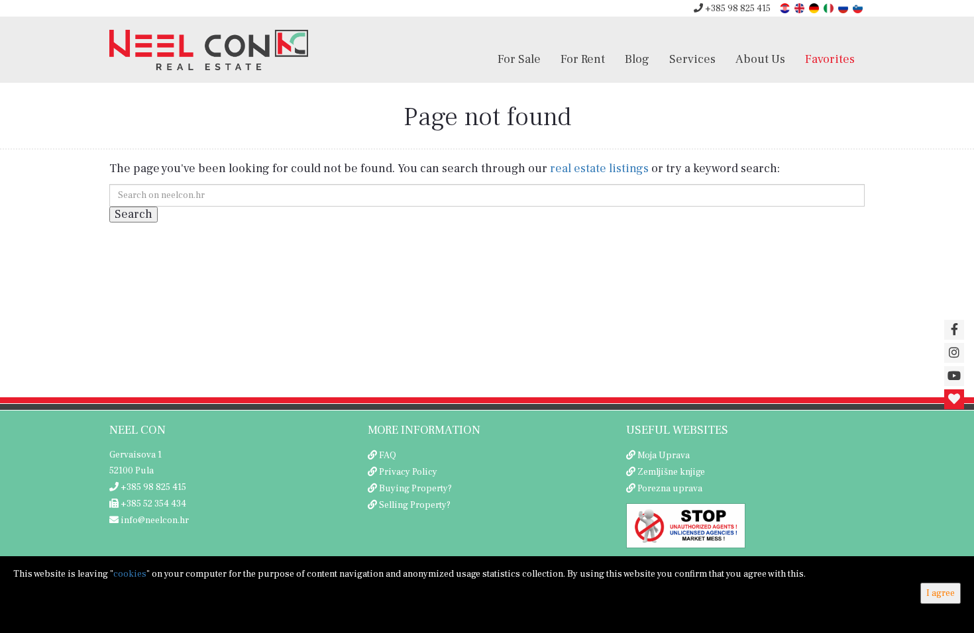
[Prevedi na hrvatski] (786, 7)
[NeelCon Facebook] (954, 330)
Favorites (830, 59)
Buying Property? (415, 489)
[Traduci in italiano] (830, 7)
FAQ (387, 456)
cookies (129, 574)
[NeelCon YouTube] (954, 376)
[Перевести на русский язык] (844, 7)
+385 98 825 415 (737, 9)
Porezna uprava (669, 489)
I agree (940, 593)
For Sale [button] (519, 59)
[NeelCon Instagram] (954, 353)
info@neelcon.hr (154, 520)
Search (133, 214)
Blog (637, 59)
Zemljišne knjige (671, 472)
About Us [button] (760, 59)
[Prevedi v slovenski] (859, 7)
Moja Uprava (663, 456)
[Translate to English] (800, 7)
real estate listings (599, 168)
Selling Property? (415, 505)
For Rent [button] (583, 59)
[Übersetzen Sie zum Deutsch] (815, 7)
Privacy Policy (408, 472)
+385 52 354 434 (152, 504)
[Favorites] (954, 399)
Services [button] (692, 59)
